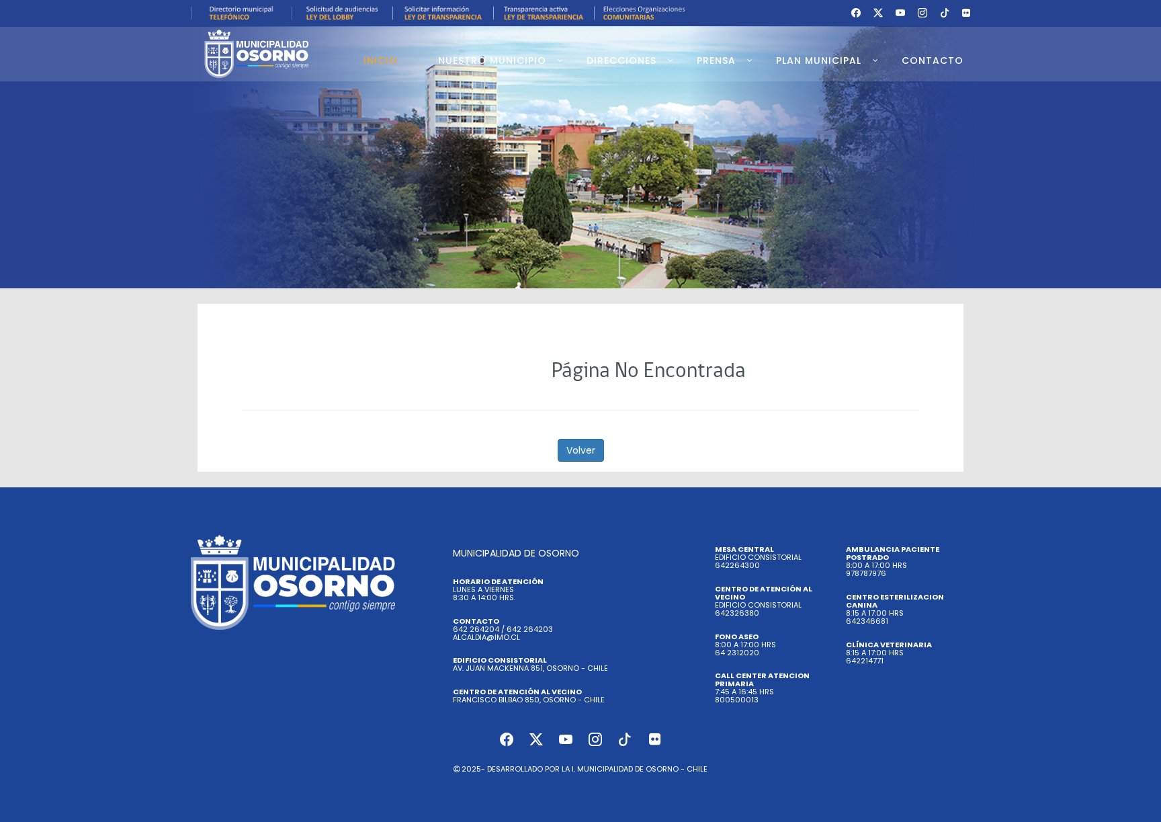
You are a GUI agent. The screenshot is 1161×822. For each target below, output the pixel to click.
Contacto (932, 60)
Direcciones (621, 60)
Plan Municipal (818, 60)
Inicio (380, 60)
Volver (580, 450)
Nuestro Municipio (492, 60)
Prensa (716, 60)
